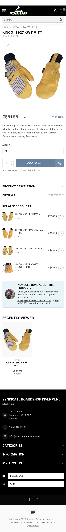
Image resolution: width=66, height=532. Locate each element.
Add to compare (9, 170)
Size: (6, 145)
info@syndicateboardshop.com (34, 300)
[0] (62, 10)
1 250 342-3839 (17, 427)
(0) (17, 36)
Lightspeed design (43, 522)
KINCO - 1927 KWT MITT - (26, 27)
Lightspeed (28, 522)
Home (5, 27)
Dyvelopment (33, 525)
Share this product (29, 170)
